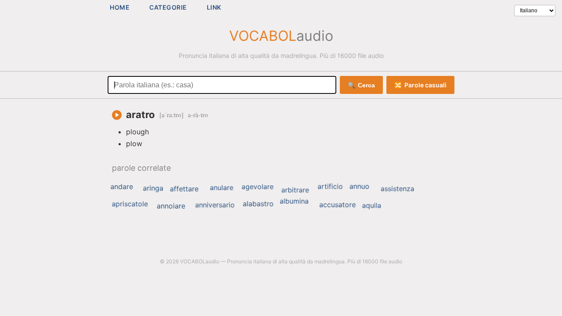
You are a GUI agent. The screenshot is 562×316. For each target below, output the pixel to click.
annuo (359, 186)
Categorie (168, 7)
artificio (330, 186)
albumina (294, 201)
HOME (120, 7)
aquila (372, 205)
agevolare (257, 186)
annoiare (171, 205)
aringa (153, 188)
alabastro (258, 203)
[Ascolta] (117, 115)
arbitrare (295, 190)
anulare (221, 187)
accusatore (337, 204)
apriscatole (130, 204)
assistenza (397, 188)
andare (121, 186)
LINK (214, 7)
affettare (184, 188)
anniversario (214, 205)
